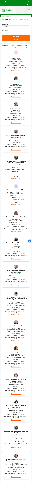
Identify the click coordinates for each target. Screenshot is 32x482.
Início (3, 16)
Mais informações (16, 70)
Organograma (25, 47)
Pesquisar (5, 30)
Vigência (5, 24)
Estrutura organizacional (15, 47)
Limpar (16, 39)
